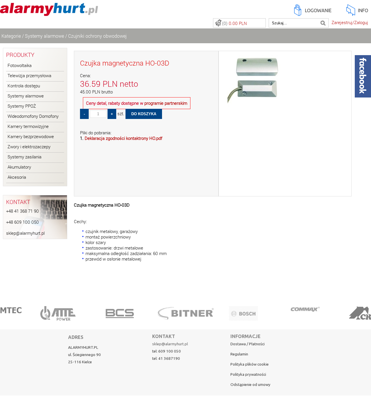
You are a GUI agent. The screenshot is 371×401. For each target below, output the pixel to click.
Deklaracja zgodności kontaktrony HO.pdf (123, 138)
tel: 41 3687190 (166, 358)
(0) (234, 23)
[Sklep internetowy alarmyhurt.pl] (49, 12)
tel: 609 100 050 (166, 351)
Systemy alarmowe (44, 36)
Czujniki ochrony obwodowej (97, 36)
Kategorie (11, 36)
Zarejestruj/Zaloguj (350, 22)
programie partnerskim (165, 103)
